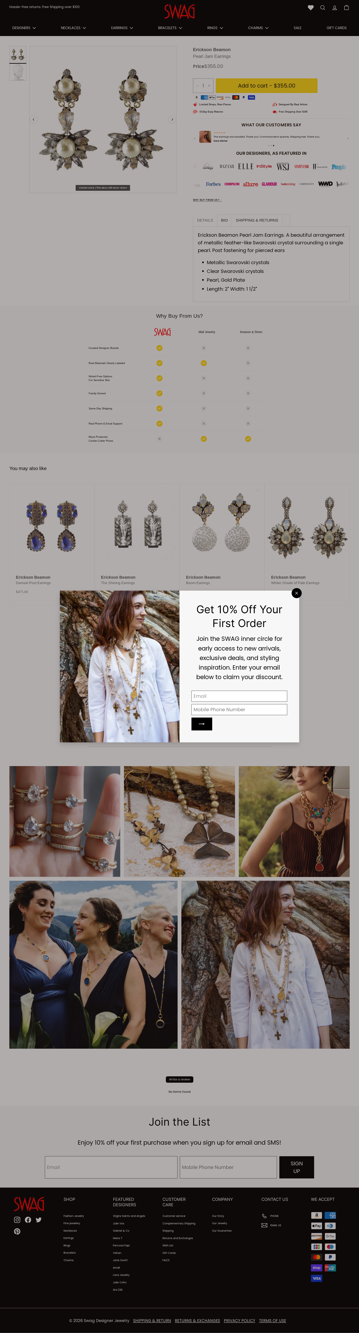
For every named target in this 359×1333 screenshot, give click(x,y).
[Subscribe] (201, 724)
